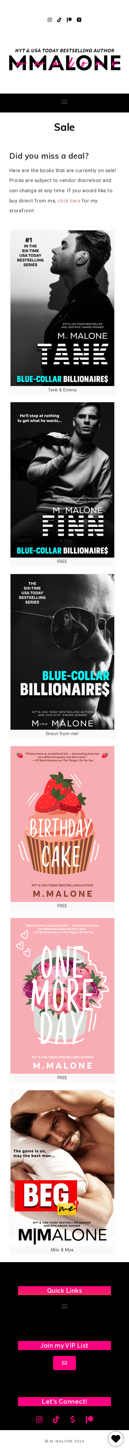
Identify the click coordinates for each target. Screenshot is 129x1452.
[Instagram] (50, 20)
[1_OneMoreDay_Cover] (62, 996)
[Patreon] (69, 20)
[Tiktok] (59, 20)
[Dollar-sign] (72, 1419)
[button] (64, 101)
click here (69, 201)
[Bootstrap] (79, 20)
